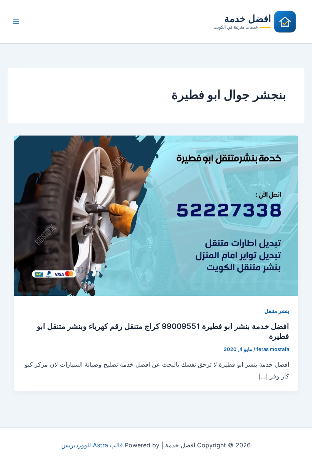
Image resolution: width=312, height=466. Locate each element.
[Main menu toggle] (16, 21)
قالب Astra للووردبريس (92, 445)
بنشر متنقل (276, 311)
